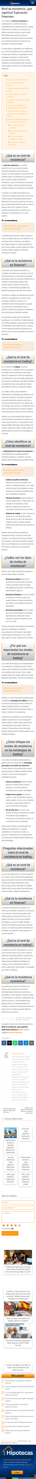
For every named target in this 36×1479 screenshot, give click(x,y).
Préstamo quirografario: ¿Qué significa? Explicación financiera (16, 1406)
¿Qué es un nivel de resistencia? (18, 80)
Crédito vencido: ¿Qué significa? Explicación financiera (17, 1432)
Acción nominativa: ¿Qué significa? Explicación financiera (18, 1382)
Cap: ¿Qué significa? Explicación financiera (17, 1426)
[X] (9, 1043)
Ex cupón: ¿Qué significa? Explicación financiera (18, 1422)
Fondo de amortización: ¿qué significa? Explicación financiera (19, 1412)
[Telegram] (26, 1043)
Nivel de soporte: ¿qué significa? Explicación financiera (9, 1110)
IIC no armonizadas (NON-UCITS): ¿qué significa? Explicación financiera (19, 1394)
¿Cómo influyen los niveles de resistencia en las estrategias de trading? (17, 113)
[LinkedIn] (20, 1043)
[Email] (31, 1043)
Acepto (17, 1472)
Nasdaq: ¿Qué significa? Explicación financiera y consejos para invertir (27, 1110)
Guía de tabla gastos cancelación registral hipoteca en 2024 (19, 1388)
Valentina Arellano (18, 1054)
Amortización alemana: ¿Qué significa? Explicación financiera (19, 1400)
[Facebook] (4, 1043)
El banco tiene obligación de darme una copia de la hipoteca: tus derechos (19, 1417)
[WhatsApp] (15, 1043)
